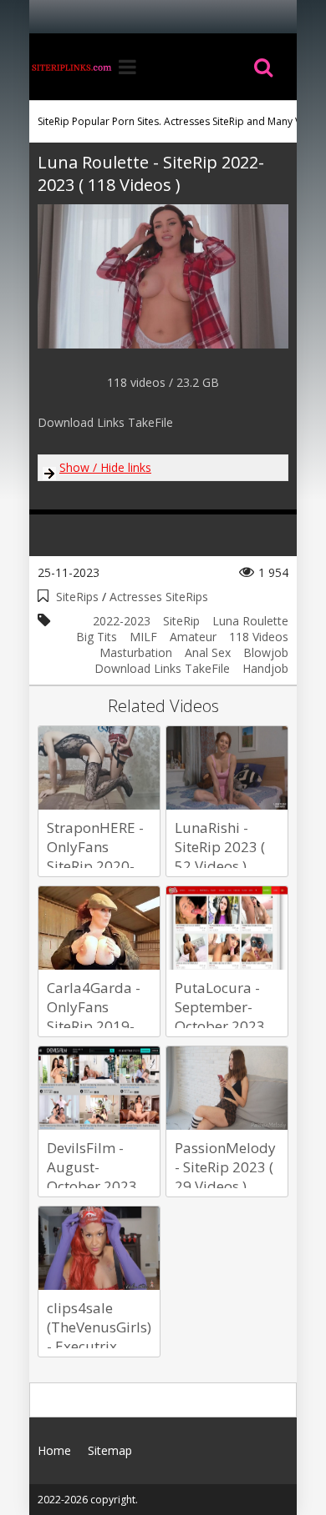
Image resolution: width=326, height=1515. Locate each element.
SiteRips (77, 596)
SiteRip (181, 621)
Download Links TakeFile (162, 668)
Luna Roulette (250, 621)
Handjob (265, 668)
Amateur (193, 637)
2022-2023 (121, 621)
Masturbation (135, 652)
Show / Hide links (105, 467)
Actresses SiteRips (159, 596)
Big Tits (96, 637)
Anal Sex (208, 652)
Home (71, 66)
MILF (143, 637)
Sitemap (110, 1450)
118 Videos (258, 637)
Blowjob (265, 652)
